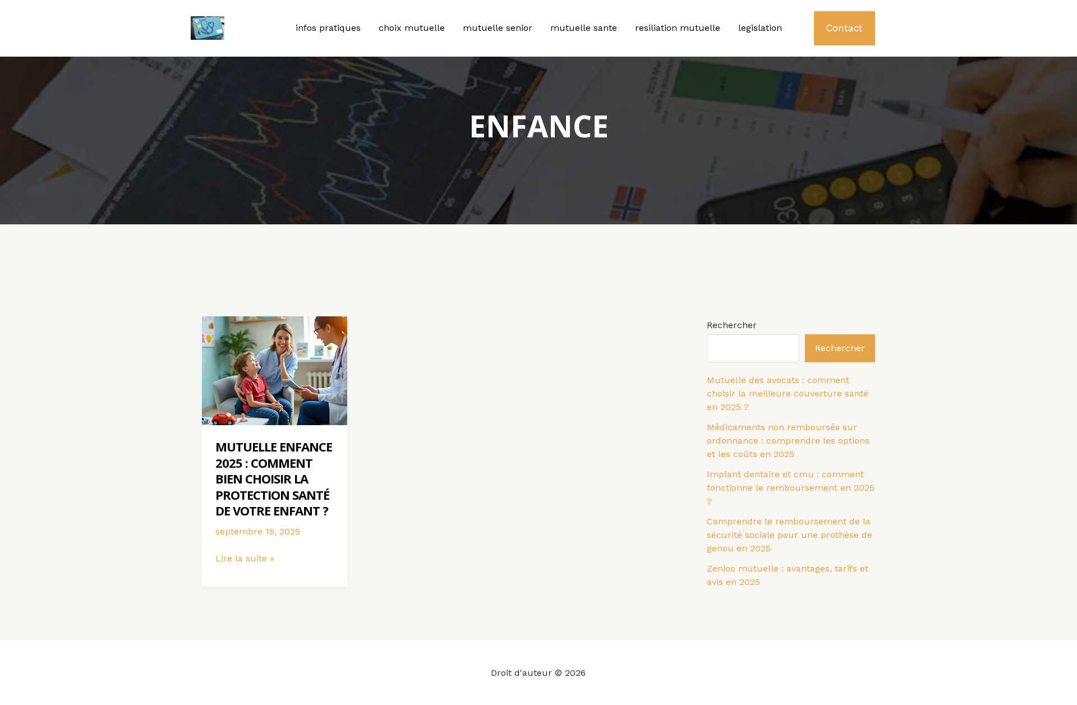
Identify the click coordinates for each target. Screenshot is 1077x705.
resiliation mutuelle (677, 27)
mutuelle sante (583, 27)
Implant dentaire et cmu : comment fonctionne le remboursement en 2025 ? (791, 487)
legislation (760, 27)
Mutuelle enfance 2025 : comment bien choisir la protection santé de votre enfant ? (273, 478)
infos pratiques (328, 27)
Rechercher (732, 325)
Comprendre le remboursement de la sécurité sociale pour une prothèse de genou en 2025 (789, 535)
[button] (844, 28)
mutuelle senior (497, 27)
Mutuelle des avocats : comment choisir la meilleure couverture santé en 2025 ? (787, 393)
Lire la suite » (244, 559)
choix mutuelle (412, 27)
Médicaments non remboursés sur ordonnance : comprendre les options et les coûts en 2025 (788, 440)
